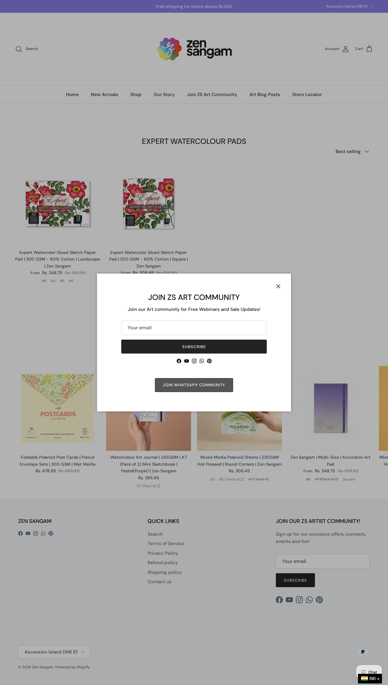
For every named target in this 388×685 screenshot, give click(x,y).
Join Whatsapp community (194, 384)
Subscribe (194, 346)
